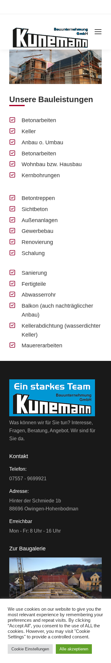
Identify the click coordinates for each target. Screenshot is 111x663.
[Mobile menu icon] (98, 31)
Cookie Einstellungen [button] (30, 649)
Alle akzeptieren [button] (74, 649)
